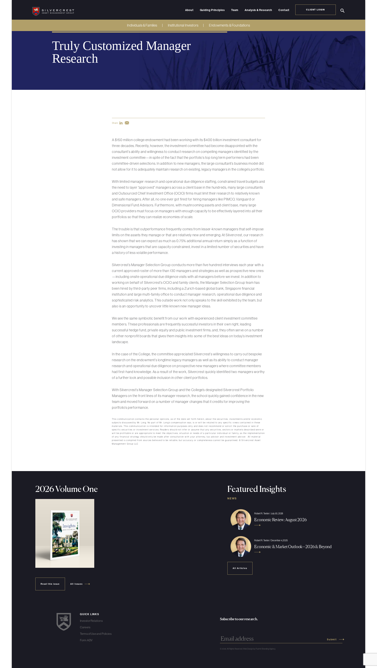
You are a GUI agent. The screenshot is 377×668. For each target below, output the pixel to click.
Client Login (315, 9)
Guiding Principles (212, 10)
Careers (85, 627)
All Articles (240, 568)
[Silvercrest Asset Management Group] (53, 10)
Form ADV (86, 640)
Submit (332, 639)
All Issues (76, 584)
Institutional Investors (183, 25)
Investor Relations (91, 621)
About (189, 10)
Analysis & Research (258, 10)
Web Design (248, 649)
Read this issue (50, 584)
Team (235, 10)
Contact (283, 10)
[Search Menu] (342, 11)
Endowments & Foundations (229, 25)
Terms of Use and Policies (96, 634)
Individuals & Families (142, 25)
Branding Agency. (269, 649)
